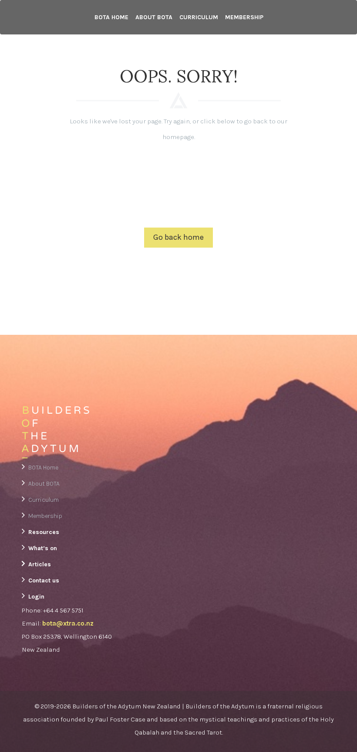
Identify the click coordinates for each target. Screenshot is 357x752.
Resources (43, 532)
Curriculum (198, 17)
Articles (39, 564)
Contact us (43, 580)
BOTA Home (111, 17)
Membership (244, 17)
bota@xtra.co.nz (68, 623)
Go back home (178, 237)
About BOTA (153, 17)
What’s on (42, 548)
